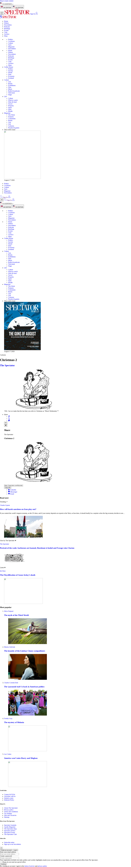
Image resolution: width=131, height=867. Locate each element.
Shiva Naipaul (8, 611)
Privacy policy (8, 810)
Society (10, 71)
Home (6, 21)
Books (10, 83)
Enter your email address (8, 852)
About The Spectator (11, 808)
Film (9, 87)
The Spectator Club (10, 834)
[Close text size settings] (5, 425)
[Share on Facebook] (9, 416)
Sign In (32, 14)
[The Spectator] (17, 14)
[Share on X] (9, 418)
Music (10, 89)
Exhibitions (12, 85)
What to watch (13, 100)
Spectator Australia (10, 825)
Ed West (2, 571)
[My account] (36, 14)
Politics (10, 39)
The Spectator (7, 365)
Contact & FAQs (9, 794)
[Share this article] (5, 423)
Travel (10, 104)
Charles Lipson (5, 505)
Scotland (11, 78)
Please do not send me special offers (14, 862)
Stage (10, 95)
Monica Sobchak (9, 647)
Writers (6, 23)
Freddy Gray (8, 718)
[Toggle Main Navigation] (2, 13)
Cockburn (11, 41)
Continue (3, 864)
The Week (11, 115)
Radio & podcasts (14, 91)
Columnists (11, 118)
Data (9, 74)
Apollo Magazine (9, 827)
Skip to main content (6, 1)
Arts (9, 82)
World (10, 72)
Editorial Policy (9, 800)
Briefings (7, 28)
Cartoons (11, 126)
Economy (11, 76)
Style (9, 109)
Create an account (6, 850)
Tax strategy (8, 813)
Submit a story (8, 798)
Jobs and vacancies (10, 815)
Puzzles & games (13, 128)
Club (5, 32)
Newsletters (8, 25)
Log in (15, 850)
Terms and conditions (11, 811)
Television (11, 93)
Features (11, 117)
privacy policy (42, 866)
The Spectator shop (10, 829)
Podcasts (7, 27)
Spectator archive (9, 831)
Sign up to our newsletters (12, 844)
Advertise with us (9, 796)
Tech (9, 45)
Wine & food (12, 102)
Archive (6, 34)
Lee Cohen (7, 754)
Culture (10, 43)
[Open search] (1, 197)
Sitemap (6, 817)
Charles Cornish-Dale (11, 683)
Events (6, 30)
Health (10, 111)
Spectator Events (9, 832)
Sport (10, 107)
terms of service (29, 866)
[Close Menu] (2, 199)
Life (5, 96)
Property (11, 106)
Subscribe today (9, 842)
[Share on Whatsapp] (9, 421)
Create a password (6, 856)
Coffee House (8, 67)
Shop (5, 36)
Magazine (11, 47)
